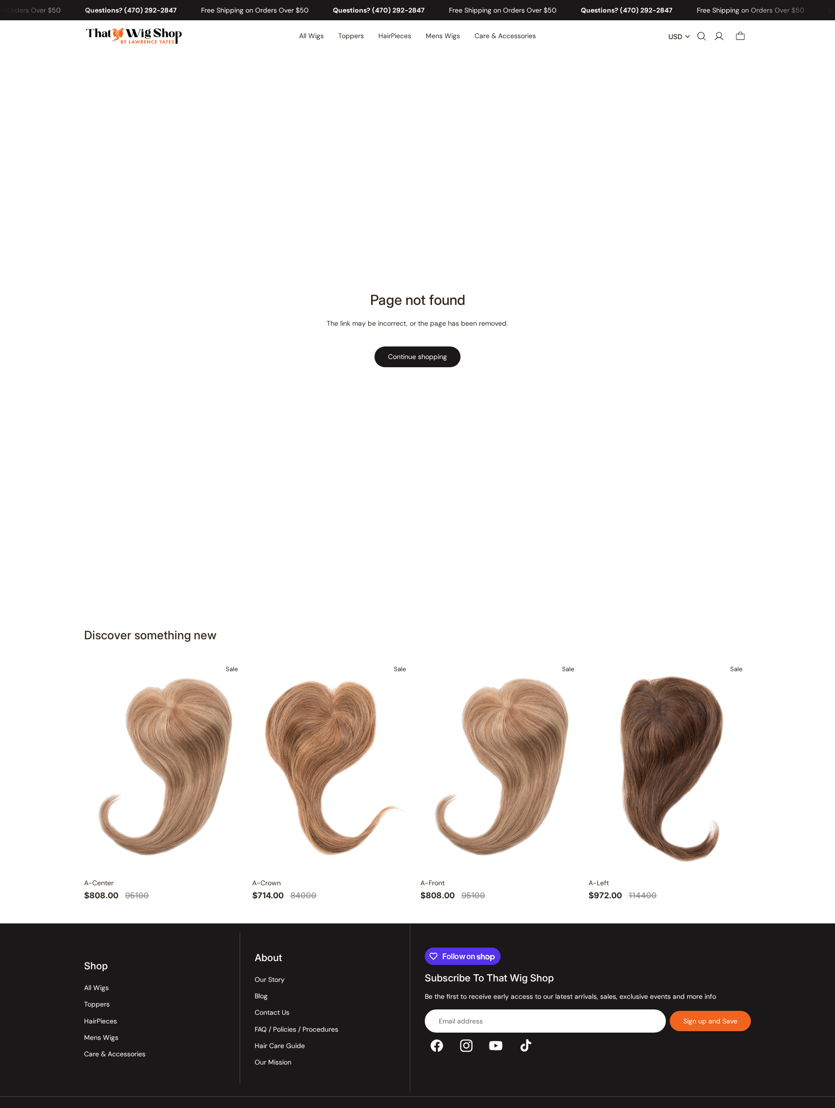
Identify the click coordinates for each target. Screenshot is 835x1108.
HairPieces (100, 1021)
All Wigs (96, 987)
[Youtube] (496, 1045)
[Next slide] (231, 766)
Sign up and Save (710, 1021)
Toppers (97, 1004)
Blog (261, 996)
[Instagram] (466, 1045)
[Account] (719, 36)
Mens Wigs (101, 1037)
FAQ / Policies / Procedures (296, 1029)
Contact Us (272, 1012)
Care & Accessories (114, 1054)
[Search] (701, 36)
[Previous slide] (99, 766)
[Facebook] (437, 1045)
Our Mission (273, 1062)
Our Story (270, 979)
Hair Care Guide (280, 1045)
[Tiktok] (525, 1045)
